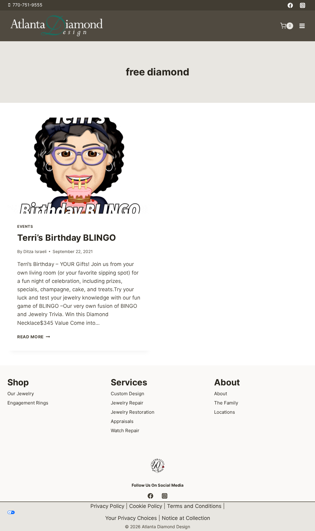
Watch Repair (125, 430)
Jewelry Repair (127, 403)
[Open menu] (302, 25)
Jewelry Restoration (132, 412)
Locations (224, 412)
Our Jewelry (20, 393)
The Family (226, 403)
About (220, 393)
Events (25, 226)
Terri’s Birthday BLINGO (66, 237)
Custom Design (127, 393)
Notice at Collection (186, 518)
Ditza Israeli (34, 251)
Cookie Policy (145, 506)
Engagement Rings (27, 403)
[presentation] (79, 166)
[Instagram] (302, 5)
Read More (33, 336)
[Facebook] (290, 5)
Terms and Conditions (194, 506)
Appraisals (122, 421)
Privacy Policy (107, 506)
